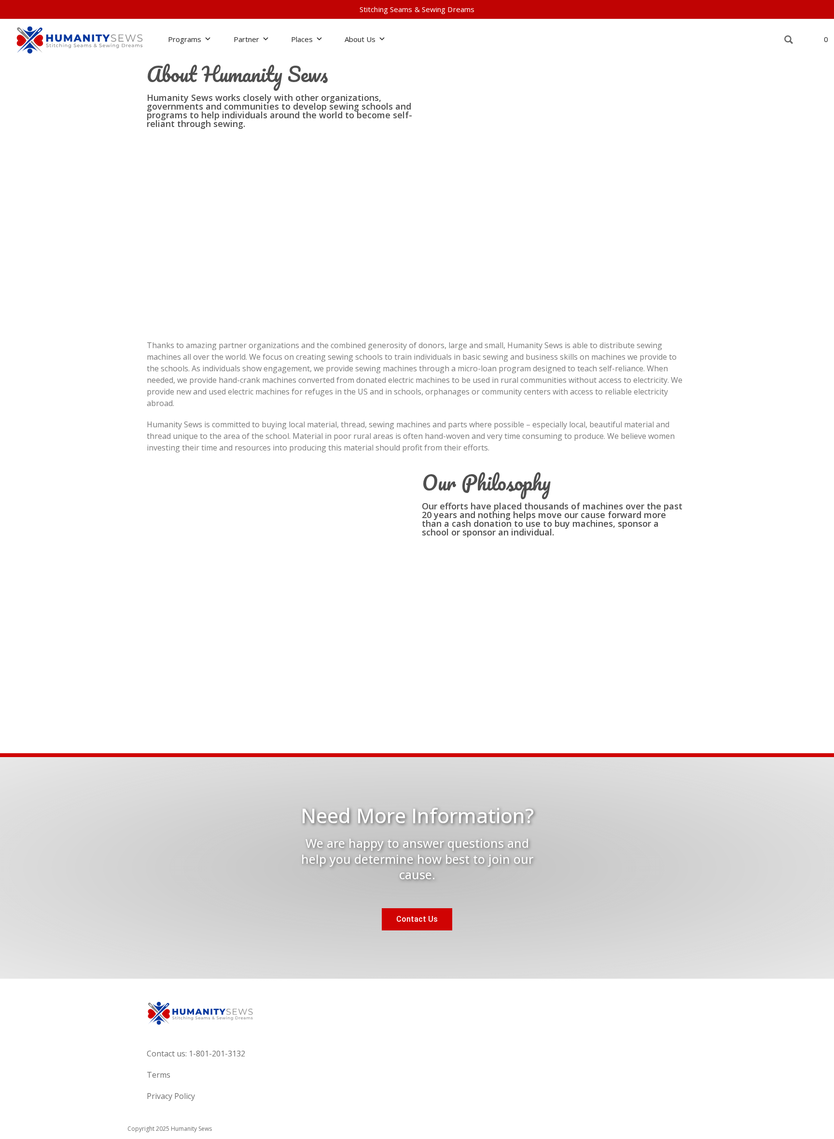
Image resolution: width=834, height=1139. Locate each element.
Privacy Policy (171, 1096)
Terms (158, 1074)
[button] (788, 39)
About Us (360, 39)
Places (302, 39)
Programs (184, 39)
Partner (246, 39)
